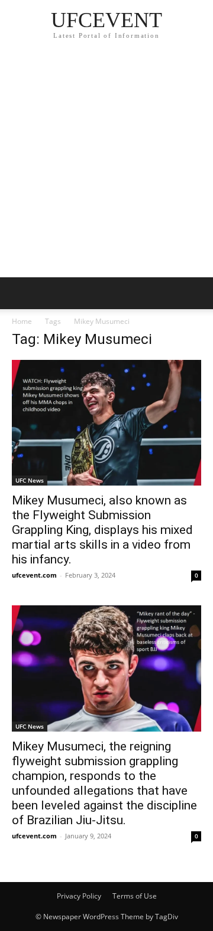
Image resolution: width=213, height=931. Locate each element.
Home (22, 321)
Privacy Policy (79, 896)
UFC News (29, 480)
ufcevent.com (34, 575)
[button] (20, 293)
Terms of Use (134, 896)
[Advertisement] (106, 165)
